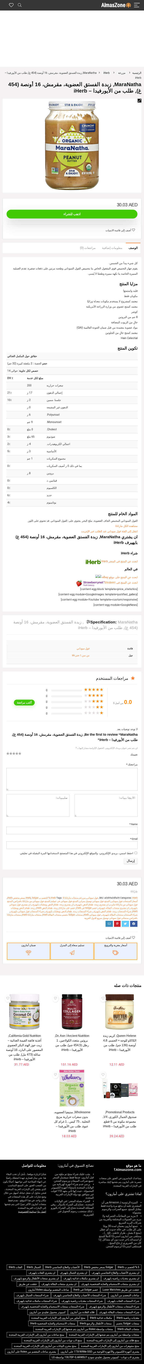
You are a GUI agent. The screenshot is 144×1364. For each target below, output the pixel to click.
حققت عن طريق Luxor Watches (121, 1289)
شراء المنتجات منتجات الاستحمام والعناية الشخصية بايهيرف (52, 1306)
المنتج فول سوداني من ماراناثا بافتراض (32, 901)
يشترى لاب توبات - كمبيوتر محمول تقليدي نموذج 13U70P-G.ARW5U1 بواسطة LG (95, 1357)
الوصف (133, 248)
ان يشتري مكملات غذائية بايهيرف (81, 1278)
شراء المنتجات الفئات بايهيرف (123, 1300)
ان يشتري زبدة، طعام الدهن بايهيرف (91, 904)
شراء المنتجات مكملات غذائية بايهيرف (36, 1300)
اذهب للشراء (72, 214)
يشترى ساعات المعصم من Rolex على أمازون (31, 1351)
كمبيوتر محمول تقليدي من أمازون (47, 1312)
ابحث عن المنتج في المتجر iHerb (119, 561)
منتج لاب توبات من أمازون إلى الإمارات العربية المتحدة (53, 1340)
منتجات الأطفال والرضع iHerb (96, 1323)
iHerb (107, 72)
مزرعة (121, 72)
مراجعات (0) (88, 248)
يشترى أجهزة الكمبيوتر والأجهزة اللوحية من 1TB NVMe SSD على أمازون (100, 1351)
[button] (139, 100)
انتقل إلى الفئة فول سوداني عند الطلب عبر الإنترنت (109, 531)
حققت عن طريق (28, 1284)
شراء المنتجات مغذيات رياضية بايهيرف (82, 1300)
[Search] (19, 5)
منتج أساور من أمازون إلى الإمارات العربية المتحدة (58, 1317)
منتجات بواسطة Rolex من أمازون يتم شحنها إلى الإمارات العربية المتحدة (74, 1329)
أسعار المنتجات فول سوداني (124, 901)
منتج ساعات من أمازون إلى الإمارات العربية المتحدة (36, 1334)
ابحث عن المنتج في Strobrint (121, 582)
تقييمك (134, 754)
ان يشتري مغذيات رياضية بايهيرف (121, 1278)
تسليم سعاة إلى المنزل (72, 945)
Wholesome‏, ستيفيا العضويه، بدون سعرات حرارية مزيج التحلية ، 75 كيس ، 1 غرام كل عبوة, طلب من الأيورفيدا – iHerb (72, 1122)
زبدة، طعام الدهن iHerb (47, 908)
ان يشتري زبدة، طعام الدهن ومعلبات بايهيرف (53, 904)
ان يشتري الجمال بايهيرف (73, 1272)
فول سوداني (83, 648)
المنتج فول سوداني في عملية (64, 901)
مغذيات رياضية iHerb (128, 1317)
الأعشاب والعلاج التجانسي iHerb (62, 1267)
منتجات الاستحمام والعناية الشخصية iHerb (52, 1323)
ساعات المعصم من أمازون (125, 1295)
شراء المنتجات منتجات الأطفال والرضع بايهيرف (114, 1306)
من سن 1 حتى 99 (80, 655)
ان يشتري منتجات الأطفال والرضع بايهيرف (36, 1278)
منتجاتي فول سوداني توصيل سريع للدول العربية (106, 918)
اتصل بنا (41, 1211)
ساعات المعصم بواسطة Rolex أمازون (48, 1289)
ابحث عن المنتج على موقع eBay (119, 577)
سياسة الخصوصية (27, 1211)
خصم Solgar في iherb (86, 908)
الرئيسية (136, 72)
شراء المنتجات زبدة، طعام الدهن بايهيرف (112, 911)
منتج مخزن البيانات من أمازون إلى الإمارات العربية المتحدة (45, 1345)
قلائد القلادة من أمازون (82, 1312)
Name (133, 824)
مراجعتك (132, 764)
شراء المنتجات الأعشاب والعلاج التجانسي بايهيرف (79, 1295)
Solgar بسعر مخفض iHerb (22, 898)
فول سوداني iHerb (92, 914)
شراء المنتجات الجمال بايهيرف (32, 1295)
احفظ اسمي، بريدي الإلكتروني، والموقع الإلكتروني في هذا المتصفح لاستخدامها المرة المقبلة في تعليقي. (76, 853)
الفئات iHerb (15, 1267)
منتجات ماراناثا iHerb (64, 898)
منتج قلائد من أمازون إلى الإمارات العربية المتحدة (113, 1340)
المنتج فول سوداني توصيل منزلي (94, 901)
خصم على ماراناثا (67, 908)
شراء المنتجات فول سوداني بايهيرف (27, 911)
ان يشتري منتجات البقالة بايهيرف (113, 908)
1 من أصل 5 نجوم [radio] (7, 753)
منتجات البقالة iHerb (51, 914)
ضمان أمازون (28, 945)
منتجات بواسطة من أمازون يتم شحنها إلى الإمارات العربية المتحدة (104, 1334)
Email (134, 838)
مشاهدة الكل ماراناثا (126, 526)
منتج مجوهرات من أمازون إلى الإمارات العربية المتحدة (110, 1345)
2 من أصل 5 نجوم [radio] (9, 753)
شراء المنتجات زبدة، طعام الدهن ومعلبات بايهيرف (68, 911)
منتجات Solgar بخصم (72, 914)
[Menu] (136, 5)
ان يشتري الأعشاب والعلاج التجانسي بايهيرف (115, 1272)
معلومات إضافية (112, 248)
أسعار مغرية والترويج (115, 945)
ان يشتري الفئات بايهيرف (41, 1272)
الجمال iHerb (34, 1267)
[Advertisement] (72, 38)
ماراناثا (133, 891)
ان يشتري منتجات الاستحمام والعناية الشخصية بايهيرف (110, 1284)
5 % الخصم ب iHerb (45, 898)
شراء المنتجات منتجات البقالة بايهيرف (119, 914)
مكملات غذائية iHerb (101, 1317)
